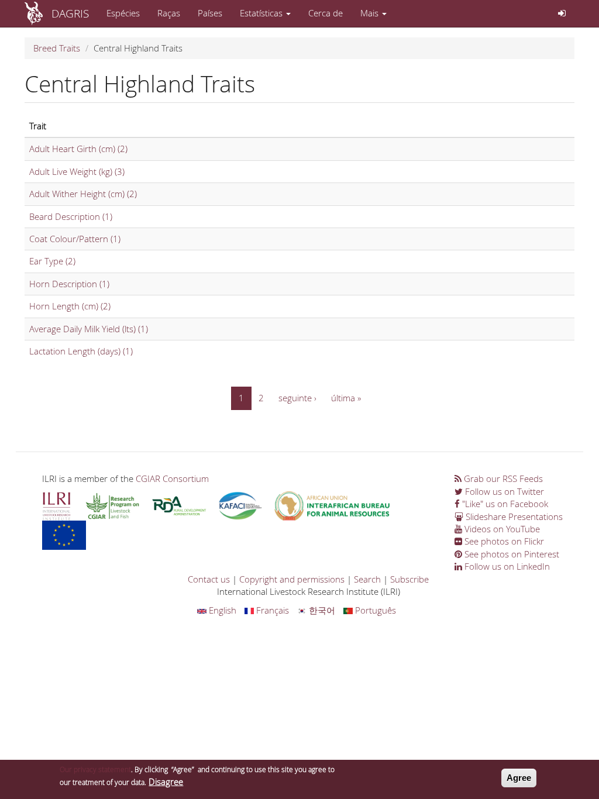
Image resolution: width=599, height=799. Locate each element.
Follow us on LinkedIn (506, 566)
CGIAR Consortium (172, 478)
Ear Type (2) (52, 261)
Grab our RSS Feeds (502, 478)
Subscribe (409, 579)
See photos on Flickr (503, 541)
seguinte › (297, 398)
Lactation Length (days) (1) (81, 351)
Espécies (123, 13)
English (221, 610)
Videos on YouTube (501, 529)
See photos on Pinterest (510, 554)
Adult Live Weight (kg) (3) (77, 171)
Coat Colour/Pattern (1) (75, 238)
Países (210, 13)
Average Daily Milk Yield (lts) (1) (88, 329)
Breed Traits (56, 48)
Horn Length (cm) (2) (70, 306)
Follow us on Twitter (503, 491)
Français (271, 610)
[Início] (38, 13)
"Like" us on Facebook (504, 503)
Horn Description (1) (69, 284)
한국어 (321, 610)
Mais (370, 13)
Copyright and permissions (292, 579)
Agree (519, 778)
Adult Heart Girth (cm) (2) (78, 148)
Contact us (209, 579)
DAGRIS (70, 13)
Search (367, 579)
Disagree (166, 781)
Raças (168, 13)
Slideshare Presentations (513, 516)
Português (374, 610)
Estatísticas (262, 13)
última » (346, 398)
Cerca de (325, 13)
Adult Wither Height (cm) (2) (83, 193)
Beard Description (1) (70, 216)
